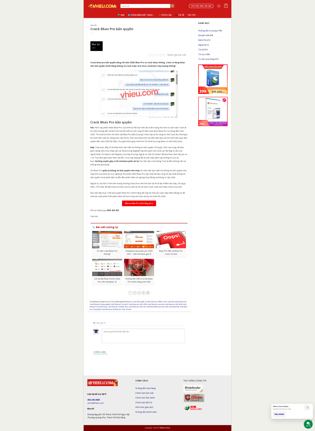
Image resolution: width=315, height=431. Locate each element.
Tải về (181, 15)
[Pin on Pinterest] (144, 293)
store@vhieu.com (95, 403)
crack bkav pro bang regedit (100, 304)
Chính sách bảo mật (144, 393)
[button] (219, 6)
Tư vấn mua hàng (206, 59)
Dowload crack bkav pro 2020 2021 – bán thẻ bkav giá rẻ (139, 252)
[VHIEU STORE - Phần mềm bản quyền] (102, 6)
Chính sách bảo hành (145, 397)
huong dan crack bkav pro (102, 309)
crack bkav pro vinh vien (137, 307)
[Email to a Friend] (139, 293)
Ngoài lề (202, 45)
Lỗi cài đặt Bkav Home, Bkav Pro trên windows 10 (107, 280)
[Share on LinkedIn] (148, 293)
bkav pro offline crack (159, 301)
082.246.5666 (93, 399)
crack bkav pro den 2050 (138, 304)
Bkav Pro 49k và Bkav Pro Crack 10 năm (171, 252)
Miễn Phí (202, 40)
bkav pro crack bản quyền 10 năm (138, 301)
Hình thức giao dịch (144, 407)
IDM (122, 15)
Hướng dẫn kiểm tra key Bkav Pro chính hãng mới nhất (139, 280)
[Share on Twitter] (135, 293)
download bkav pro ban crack (157, 307)
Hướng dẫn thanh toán (146, 412)
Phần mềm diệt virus (142, 15)
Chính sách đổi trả (143, 402)
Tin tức (191, 15)
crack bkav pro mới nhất (173, 304)
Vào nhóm (279, 414)
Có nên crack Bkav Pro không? (107, 252)
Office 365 (166, 15)
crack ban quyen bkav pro (177, 301)
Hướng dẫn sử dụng (207, 30)
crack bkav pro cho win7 (119, 304)
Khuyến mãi (203, 35)
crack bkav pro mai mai (155, 304)
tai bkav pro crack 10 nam (122, 309)
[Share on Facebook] (130, 293)
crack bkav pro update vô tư (118, 307)
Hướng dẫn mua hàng (145, 388)
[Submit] (172, 6)
